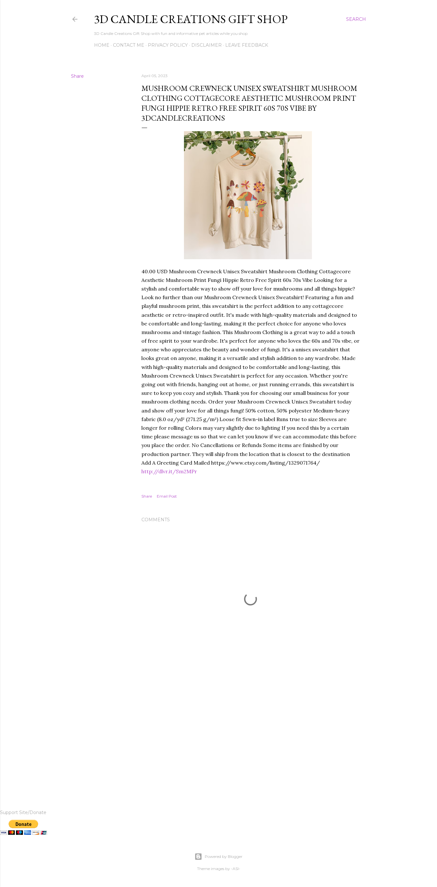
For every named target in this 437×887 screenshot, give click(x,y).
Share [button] (77, 76)
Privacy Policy (168, 45)
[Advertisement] (250, 733)
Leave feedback (246, 45)
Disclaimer (206, 45)
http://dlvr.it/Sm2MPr (169, 471)
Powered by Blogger (223, 856)
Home (101, 45)
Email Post (167, 496)
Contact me (128, 45)
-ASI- (235, 868)
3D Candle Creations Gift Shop (191, 19)
